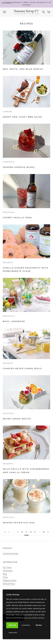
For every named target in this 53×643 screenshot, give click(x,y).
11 (35, 532)
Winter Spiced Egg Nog (19, 523)
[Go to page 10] (48, 532)
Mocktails (9, 212)
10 (31, 532)
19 (44, 532)
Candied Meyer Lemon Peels (22, 368)
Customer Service (10, 553)
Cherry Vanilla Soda (17, 218)
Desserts (8, 263)
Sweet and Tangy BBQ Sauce (22, 117)
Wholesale (7, 570)
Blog (5, 574)
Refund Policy (9, 583)
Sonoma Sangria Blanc (19, 167)
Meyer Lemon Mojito (17, 419)
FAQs (5, 577)
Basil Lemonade (14, 321)
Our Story (7, 567)
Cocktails (8, 162)
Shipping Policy (9, 580)
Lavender (7, 2)
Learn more (12, 632)
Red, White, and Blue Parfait (23, 69)
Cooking (7, 112)
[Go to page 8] (5, 532)
